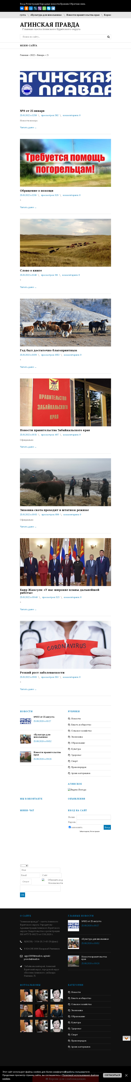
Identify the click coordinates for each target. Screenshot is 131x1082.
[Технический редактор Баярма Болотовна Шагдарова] (26, 995)
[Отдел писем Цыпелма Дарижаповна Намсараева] (56, 995)
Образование (78, 743)
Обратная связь (77, 4)
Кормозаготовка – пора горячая (105, 15)
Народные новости (49, 4)
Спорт (74, 761)
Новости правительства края (67, 15)
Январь (40, 55)
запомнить (76, 827)
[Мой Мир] (31, 8)
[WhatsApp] (44, 8)
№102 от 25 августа (44, 717)
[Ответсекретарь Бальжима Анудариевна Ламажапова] (41, 1010)
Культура (76, 749)
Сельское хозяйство (81, 730)
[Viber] (40, 8)
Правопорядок (78, 767)
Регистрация (32, 4)
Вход (22, 4)
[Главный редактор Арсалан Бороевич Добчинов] (56, 1010)
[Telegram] (53, 8)
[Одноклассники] (26, 8)
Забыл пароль (84, 831)
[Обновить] (62, 865)
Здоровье (76, 755)
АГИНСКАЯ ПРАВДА (49, 24)
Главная (24, 55)
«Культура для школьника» (30, 15)
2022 (32, 55)
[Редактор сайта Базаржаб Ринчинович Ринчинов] (26, 1010)
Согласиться (112, 1075)
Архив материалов (80, 773)
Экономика (77, 736)
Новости (76, 718)
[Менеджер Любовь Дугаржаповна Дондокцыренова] (41, 995)
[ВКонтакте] (22, 8)
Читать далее (28, 127)
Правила (64, 4)
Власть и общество (81, 724)
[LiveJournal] (35, 8)
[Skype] (49, 8)
